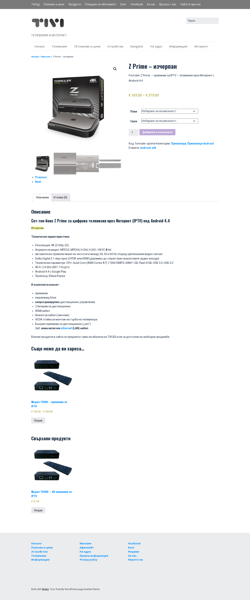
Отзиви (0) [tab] (60, 197)
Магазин (46, 56)
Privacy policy (88, 559)
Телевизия (59, 46)
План (133, 111)
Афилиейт (87, 547)
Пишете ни (135, 559)
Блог (123, 4)
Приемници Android (200, 143)
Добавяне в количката (157, 132)
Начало (39, 46)
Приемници (178, 143)
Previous (41, 177)
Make (45, 589)
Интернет (201, 46)
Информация (178, 46)
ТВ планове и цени (87, 46)
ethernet (66, 328)
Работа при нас (190, 4)
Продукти (74, 4)
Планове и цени (53, 4)
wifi (154, 147)
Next (38, 181)
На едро (156, 46)
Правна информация (94, 555)
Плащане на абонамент (100, 4)
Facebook (136, 4)
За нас (151, 4)
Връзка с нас (167, 4)
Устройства (115, 46)
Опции (38, 420)
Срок (133, 121)
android (145, 147)
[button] (115, 68)
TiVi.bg (35, 4)
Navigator (136, 46)
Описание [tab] (42, 197)
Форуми (133, 551)
